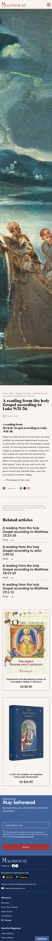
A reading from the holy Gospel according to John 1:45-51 (22, 550)
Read (6, 539)
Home (5, 393)
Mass (11, 393)
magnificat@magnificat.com (23, 836)
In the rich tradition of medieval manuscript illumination (26, 775)
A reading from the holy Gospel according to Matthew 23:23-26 (25, 531)
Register (26, 847)
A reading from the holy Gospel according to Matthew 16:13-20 (25, 569)
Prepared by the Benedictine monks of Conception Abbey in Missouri (26, 680)
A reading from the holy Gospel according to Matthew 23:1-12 (25, 588)
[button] (21, 488)
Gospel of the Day (23, 393)
